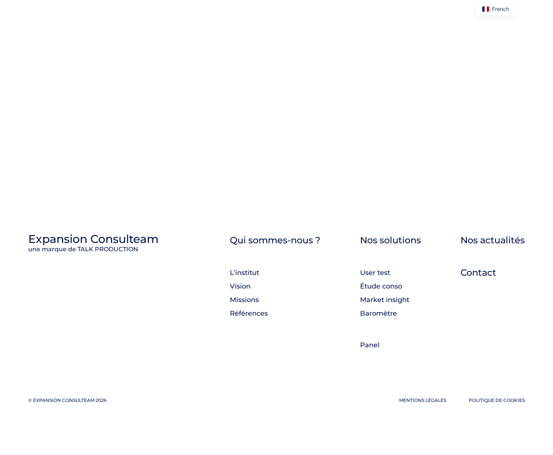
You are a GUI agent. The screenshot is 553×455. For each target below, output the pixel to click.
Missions (244, 300)
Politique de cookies (497, 400)
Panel (370, 345)
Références (249, 313)
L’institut (244, 273)
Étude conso (381, 286)
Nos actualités (492, 240)
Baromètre (378, 313)
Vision (240, 286)
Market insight (384, 300)
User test (375, 273)
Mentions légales (422, 400)
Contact (478, 272)
